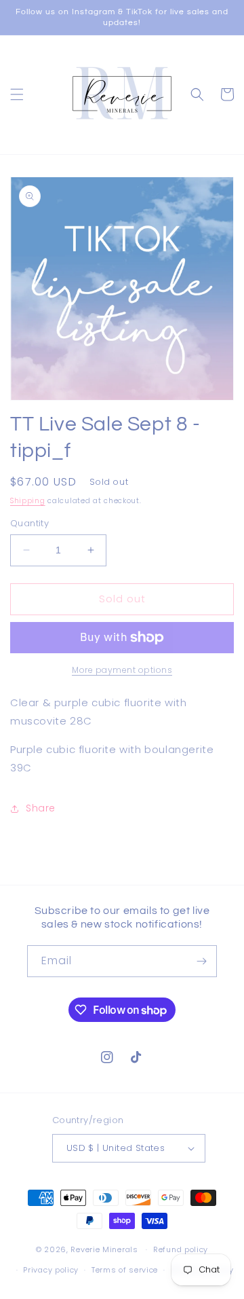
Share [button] (41, 808)
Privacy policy (51, 1269)
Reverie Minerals (104, 1249)
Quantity (29, 523)
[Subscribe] (201, 961)
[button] (17, 94)
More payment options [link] (122, 670)
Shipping (27, 501)
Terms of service (125, 1269)
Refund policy (180, 1249)
